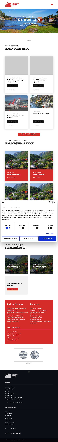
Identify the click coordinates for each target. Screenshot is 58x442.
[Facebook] (11, 434)
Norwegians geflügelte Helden (15, 117)
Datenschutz (8, 418)
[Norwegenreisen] (41, 192)
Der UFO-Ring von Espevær (39, 81)
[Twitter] (14, 434)
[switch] (22, 228)
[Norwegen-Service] (12, 4)
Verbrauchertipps (12, 340)
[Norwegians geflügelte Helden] (16, 103)
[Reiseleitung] (16, 192)
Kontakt (7, 412)
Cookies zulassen (47, 238)
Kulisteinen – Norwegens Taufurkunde (16, 81)
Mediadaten (8, 413)
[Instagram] (8, 434)
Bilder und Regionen (13, 336)
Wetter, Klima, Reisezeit (14, 334)
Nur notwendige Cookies (10, 238)
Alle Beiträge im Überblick (29, 134)
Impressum (8, 420)
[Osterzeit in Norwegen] (41, 101)
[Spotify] (20, 434)
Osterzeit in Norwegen (41, 113)
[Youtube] (17, 434)
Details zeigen (49, 233)
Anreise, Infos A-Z (12, 332)
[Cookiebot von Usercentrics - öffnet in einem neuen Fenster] (49, 202)
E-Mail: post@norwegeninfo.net (14, 402)
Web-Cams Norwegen (13, 338)
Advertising (8, 415)
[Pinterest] (5, 434)
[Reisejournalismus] (16, 160)
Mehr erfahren (13, 86)
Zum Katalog (12, 289)
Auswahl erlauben (29, 238)
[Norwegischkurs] (41, 160)
